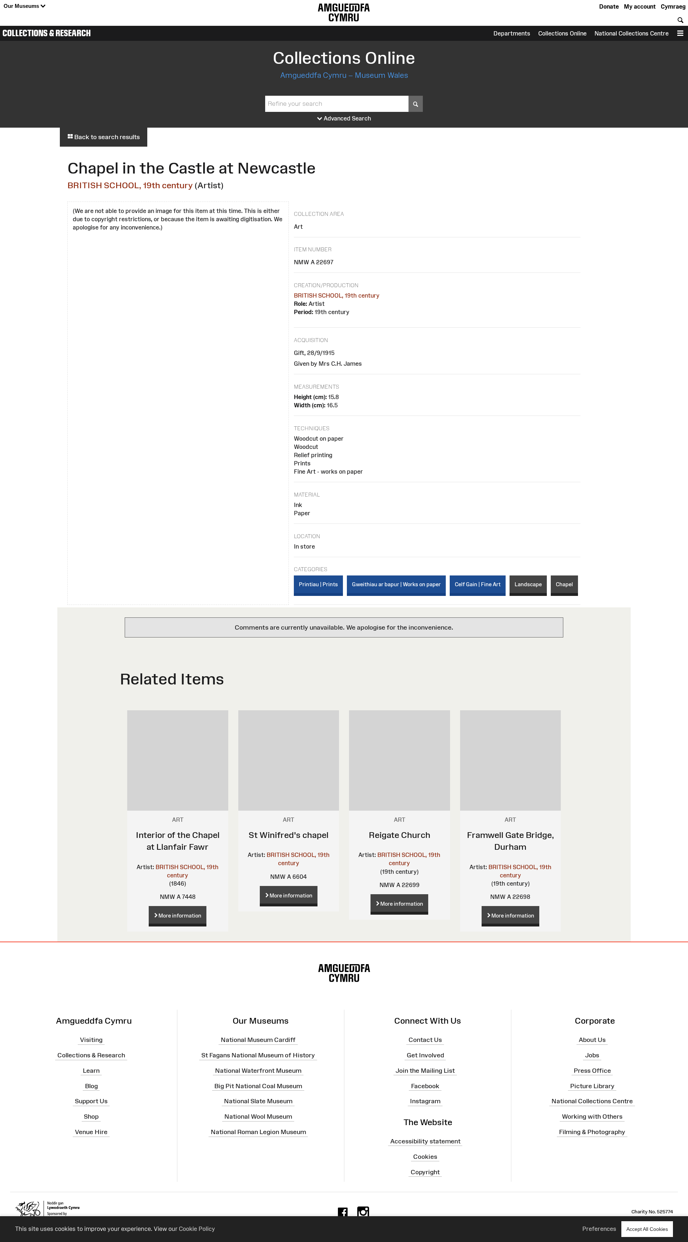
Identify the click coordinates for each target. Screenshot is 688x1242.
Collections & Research (47, 33)
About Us (592, 1039)
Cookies (425, 1156)
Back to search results (106, 137)
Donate (609, 6)
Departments (511, 33)
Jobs (592, 1055)
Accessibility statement (425, 1141)
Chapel (564, 584)
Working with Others (592, 1116)
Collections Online (562, 33)
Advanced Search (346, 118)
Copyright (425, 1171)
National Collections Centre (631, 33)
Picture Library (592, 1085)
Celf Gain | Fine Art (478, 584)
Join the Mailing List (425, 1070)
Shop (91, 1116)
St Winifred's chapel (289, 835)
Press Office (592, 1070)
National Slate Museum (258, 1101)
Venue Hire (91, 1132)
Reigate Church (399, 835)
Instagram (425, 1101)
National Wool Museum (258, 1116)
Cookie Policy (197, 1229)
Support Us (91, 1101)
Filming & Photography (592, 1132)
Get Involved (425, 1055)
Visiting (91, 1039)
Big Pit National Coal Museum (258, 1085)
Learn (91, 1070)
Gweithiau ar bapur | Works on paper (396, 584)
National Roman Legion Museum (258, 1132)
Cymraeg (673, 6)
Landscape (528, 584)
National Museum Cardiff (258, 1039)
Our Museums (22, 6)
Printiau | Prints (318, 584)
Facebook (425, 1085)
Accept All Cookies (647, 1229)
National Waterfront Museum (258, 1070)
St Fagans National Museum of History (258, 1055)
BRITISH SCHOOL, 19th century (130, 185)
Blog (91, 1085)
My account (640, 6)
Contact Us (425, 1039)
